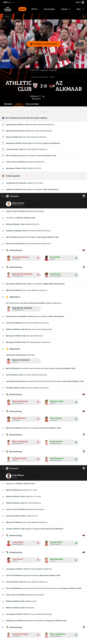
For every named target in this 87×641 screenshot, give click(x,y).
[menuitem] (22, 9)
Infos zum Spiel (32, 104)
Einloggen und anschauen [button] (45, 44)
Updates (19, 104)
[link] (22, 9)
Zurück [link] (7, 16)
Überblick (8, 104)
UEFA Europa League (8, 9)
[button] (65, 9)
